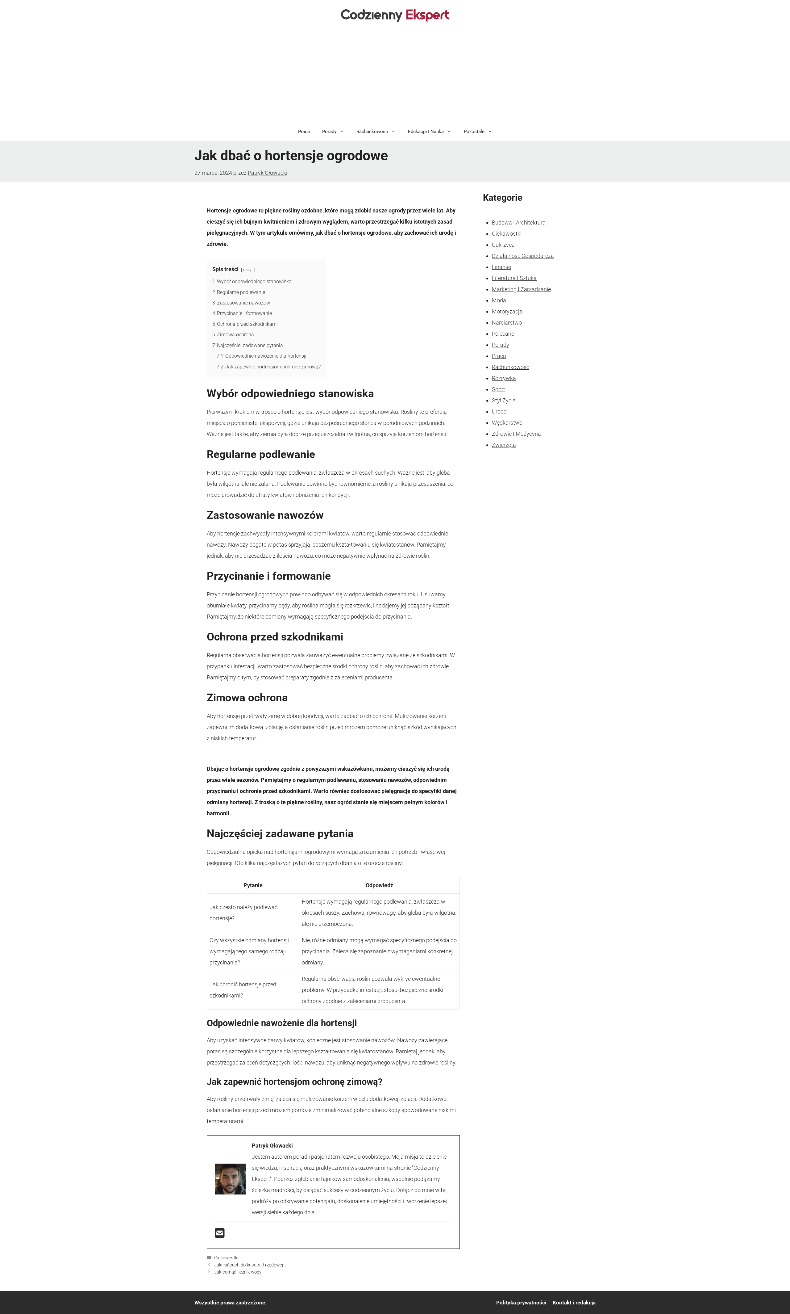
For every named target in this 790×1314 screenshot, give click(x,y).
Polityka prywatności (521, 1302)
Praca (304, 131)
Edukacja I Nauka (426, 131)
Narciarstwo (507, 322)
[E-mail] (220, 1235)
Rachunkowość (372, 131)
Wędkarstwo (507, 422)
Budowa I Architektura (519, 222)
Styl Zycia (504, 400)
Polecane (503, 333)
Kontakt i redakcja (574, 1302)
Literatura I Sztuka (514, 278)
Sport (498, 389)
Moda (499, 300)
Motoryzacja (507, 311)
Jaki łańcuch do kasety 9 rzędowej (248, 1265)
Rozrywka (504, 378)
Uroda (499, 411)
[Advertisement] (395, 76)
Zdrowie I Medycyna (516, 433)
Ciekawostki (226, 1258)
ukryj (247, 269)
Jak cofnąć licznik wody (237, 1272)
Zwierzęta (504, 445)
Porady (329, 131)
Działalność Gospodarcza (523, 256)
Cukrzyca (503, 244)
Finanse (501, 267)
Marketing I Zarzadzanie (521, 289)
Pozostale (474, 131)
